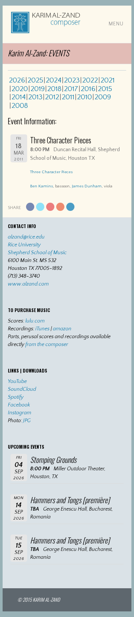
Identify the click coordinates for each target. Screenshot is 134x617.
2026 (17, 80)
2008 (20, 106)
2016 (88, 89)
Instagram (19, 413)
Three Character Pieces (51, 172)
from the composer (46, 345)
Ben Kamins (41, 186)
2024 (53, 80)
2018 (54, 89)
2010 (84, 97)
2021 (107, 80)
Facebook (19, 405)
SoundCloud (22, 389)
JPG (27, 421)
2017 (71, 89)
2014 (19, 97)
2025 (35, 80)
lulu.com (35, 321)
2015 (105, 89)
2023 (72, 80)
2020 (20, 89)
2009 (103, 97)
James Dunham (87, 186)
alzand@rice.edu (26, 237)
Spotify (15, 397)
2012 (52, 97)
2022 (90, 80)
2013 (35, 97)
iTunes (42, 329)
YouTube (17, 381)
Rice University (24, 245)
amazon (62, 329)
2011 (68, 97)
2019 (38, 89)
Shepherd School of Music (37, 253)
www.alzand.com (28, 284)
